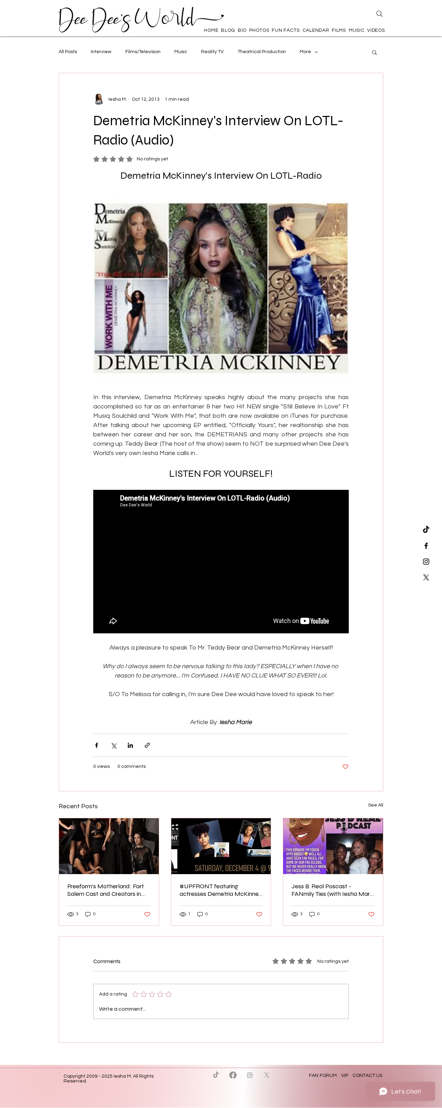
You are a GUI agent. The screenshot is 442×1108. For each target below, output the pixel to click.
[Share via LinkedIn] (130, 745)
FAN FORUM (323, 1075)
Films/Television (143, 51)
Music (180, 51)
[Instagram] (249, 1075)
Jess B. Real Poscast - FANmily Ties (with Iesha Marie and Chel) (332, 890)
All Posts (68, 51)
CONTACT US (367, 1075)
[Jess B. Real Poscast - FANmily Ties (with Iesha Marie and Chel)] (333, 846)
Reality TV (212, 51)
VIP (344, 1075)
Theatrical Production (262, 51)
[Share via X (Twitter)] (113, 745)
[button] (374, 52)
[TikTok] (426, 530)
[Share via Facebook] (96, 745)
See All (375, 805)
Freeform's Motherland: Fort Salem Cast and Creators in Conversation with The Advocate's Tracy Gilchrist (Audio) (105, 890)
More (305, 51)
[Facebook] (233, 1075)
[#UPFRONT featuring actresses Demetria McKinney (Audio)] (221, 846)
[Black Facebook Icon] (426, 546)
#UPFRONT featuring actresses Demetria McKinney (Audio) (221, 890)
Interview (101, 51)
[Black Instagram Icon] (426, 561)
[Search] (379, 14)
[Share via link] (147, 745)
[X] (426, 577)
